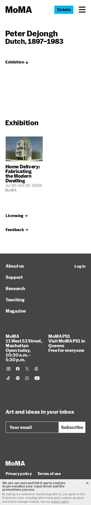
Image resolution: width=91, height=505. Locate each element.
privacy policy (60, 501)
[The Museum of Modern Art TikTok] (8, 378)
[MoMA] (15, 463)
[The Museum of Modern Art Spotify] (17, 378)
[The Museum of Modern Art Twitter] (27, 368)
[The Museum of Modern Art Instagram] (8, 368)
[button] (82, 9)
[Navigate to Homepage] (19, 9)
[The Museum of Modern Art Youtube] (37, 378)
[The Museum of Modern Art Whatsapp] (27, 378)
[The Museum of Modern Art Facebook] (17, 368)
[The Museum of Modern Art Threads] (36, 368)
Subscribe (72, 427)
